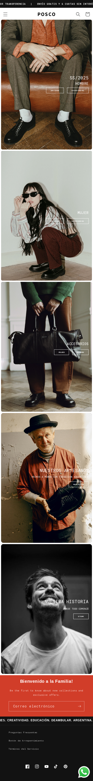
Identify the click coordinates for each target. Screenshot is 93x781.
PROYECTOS (78, 484)
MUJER (61, 352)
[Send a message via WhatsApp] (84, 772)
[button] (5, 14)
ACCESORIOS (78, 90)
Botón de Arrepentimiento (26, 740)
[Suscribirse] (79, 706)
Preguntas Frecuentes (23, 732)
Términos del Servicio (24, 748)
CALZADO (55, 90)
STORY (81, 616)
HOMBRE (80, 352)
